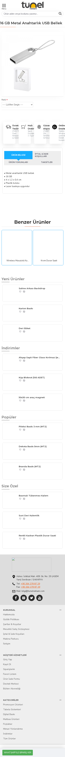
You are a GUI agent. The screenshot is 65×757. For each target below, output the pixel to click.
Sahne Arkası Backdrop (32, 288)
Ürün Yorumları (18, 162)
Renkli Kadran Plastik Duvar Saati (37, 535)
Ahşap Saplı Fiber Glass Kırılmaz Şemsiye (40, 357)
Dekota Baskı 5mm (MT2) (33, 446)
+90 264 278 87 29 (30, 583)
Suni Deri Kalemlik (29, 515)
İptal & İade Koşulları (41, 155)
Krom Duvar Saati (49, 260)
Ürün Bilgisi (18, 155)
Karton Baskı (26, 308)
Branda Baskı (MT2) (30, 466)
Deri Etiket (24, 328)
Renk (4, 100)
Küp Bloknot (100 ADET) (32, 377)
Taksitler (47, 162)
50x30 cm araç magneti (32, 397)
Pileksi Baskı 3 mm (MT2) (33, 426)
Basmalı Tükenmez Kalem (33, 495)
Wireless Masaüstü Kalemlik (17, 260)
